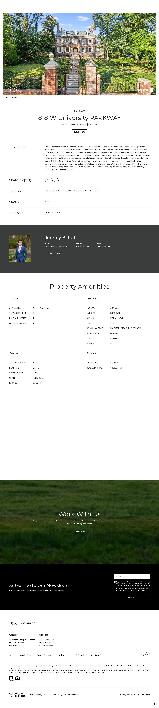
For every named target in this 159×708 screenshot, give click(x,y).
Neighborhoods (63, 655)
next (16, 89)
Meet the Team (25, 655)
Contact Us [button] (79, 531)
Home (11, 655)
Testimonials (80, 655)
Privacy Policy (140, 590)
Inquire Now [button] (79, 132)
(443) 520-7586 (82, 246)
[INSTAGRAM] (142, 654)
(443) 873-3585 (47, 645)
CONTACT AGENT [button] (54, 253)
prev (10, 89)
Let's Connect (96, 655)
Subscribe (132, 597)
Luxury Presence (70, 694)
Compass (59, 666)
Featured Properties (44, 655)
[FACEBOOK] (147, 654)
